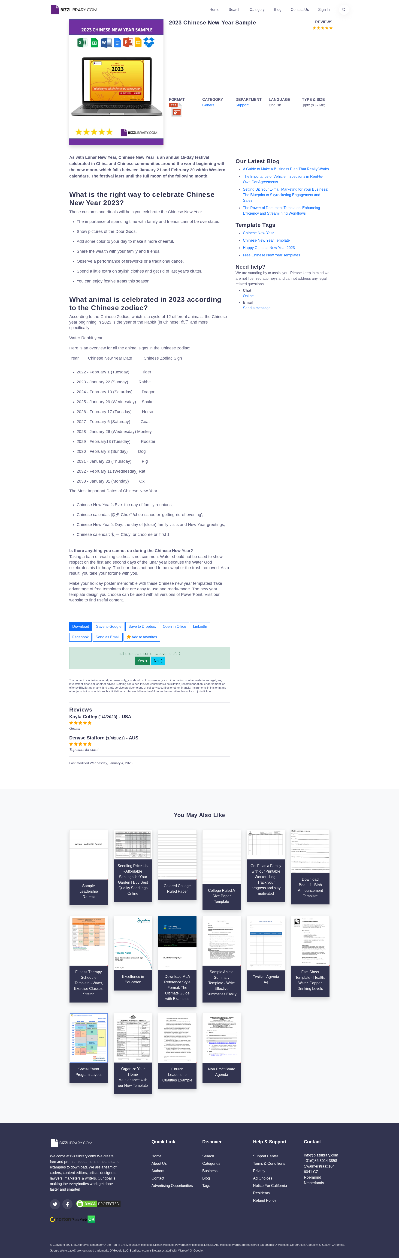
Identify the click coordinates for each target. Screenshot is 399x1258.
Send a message (257, 308)
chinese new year (258, 233)
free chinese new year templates (271, 255)
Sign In (324, 10)
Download (80, 626)
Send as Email (108, 637)
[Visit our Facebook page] (67, 1204)
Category (257, 10)
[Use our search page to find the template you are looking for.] (344, 10)
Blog (277, 10)
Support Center (265, 1156)
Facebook (80, 637)
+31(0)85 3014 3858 (320, 1161)
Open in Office (174, 626)
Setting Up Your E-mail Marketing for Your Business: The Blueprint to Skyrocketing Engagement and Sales (285, 194)
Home (214, 10)
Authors (157, 1171)
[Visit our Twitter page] (55, 1204)
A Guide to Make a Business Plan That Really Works (286, 169)
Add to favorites (144, 637)
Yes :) (142, 661)
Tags (206, 1186)
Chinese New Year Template (266, 240)
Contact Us (300, 10)
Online (248, 296)
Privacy (259, 1171)
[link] (55, 1204)
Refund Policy (264, 1200)
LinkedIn (200, 626)
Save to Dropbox (142, 626)
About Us (159, 1163)
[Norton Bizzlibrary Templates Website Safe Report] (72, 1219)
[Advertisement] (249, 62)
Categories (211, 1163)
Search (234, 10)
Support (242, 105)
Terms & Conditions (269, 1163)
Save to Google (108, 626)
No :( (158, 661)
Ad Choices (262, 1178)
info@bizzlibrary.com (321, 1155)
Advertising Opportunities (172, 1186)
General (208, 105)
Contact (157, 1178)
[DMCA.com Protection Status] (98, 1204)
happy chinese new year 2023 (269, 248)
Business (210, 1171)
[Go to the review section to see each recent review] (322, 28)
